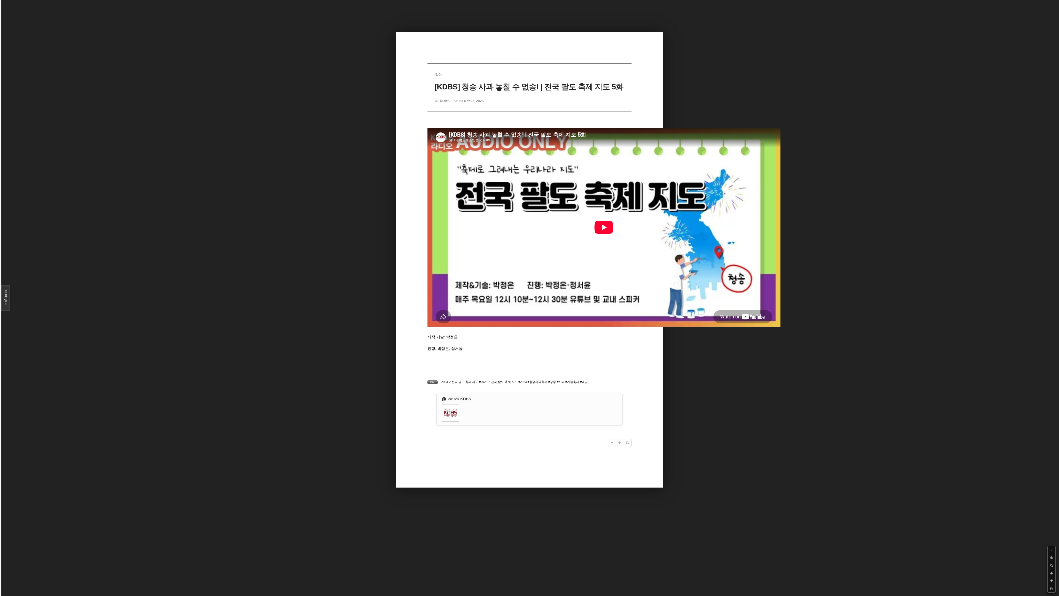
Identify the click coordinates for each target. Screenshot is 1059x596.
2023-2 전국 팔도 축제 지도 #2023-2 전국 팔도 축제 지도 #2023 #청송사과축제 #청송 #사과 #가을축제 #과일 (514, 382)
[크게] (1051, 558)
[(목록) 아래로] (1051, 581)
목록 (5, 298)
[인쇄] (1051, 588)
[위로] (1051, 573)
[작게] (1051, 565)
